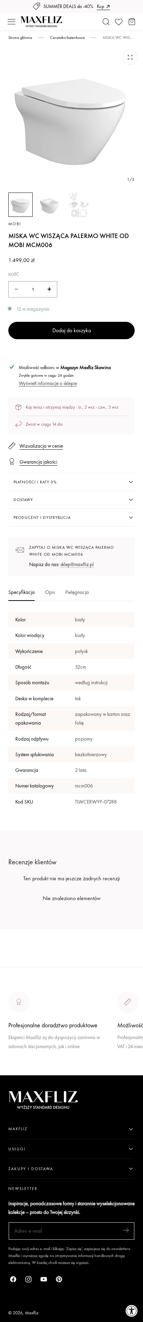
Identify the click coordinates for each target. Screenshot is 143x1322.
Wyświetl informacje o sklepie (48, 383)
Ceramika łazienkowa (67, 37)
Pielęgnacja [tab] (77, 592)
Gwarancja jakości (38, 461)
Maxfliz (32, 1313)
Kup (100, 6)
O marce (18, 1070)
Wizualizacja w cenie (41, 445)
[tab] (20, 205)
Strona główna (20, 37)
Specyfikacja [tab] (21, 592)
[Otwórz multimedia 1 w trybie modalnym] (130, 57)
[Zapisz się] (126, 1230)
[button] (11, 21)
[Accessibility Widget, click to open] (132, 1311)
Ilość (13, 274)
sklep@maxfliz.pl (77, 564)
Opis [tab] (50, 592)
